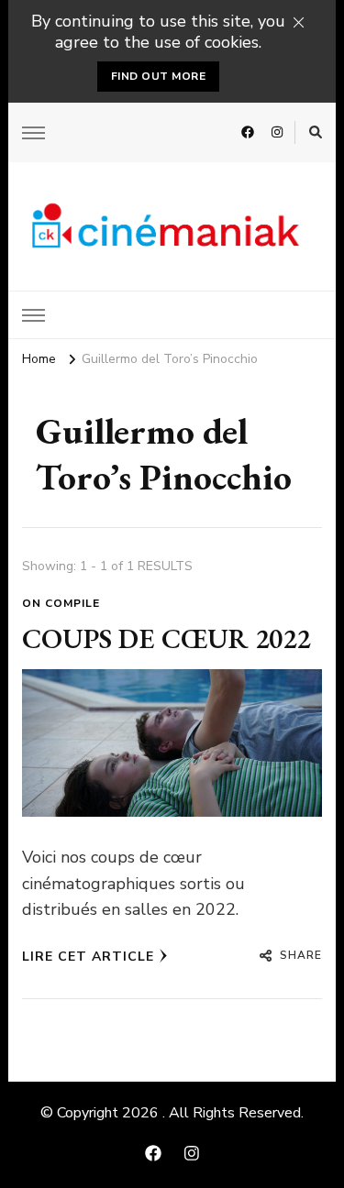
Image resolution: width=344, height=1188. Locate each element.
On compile (61, 603)
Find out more (158, 76)
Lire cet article (88, 956)
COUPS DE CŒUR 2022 (166, 638)
